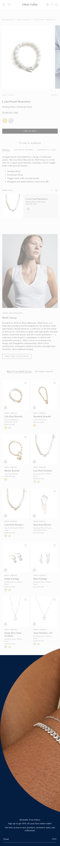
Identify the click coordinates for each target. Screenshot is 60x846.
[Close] (55, 659)
